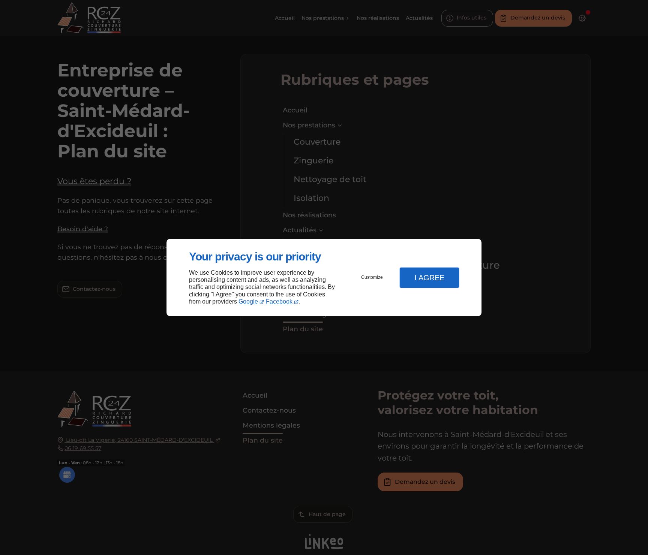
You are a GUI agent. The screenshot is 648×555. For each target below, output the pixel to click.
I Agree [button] (429, 278)
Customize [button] (372, 277)
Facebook (279, 301)
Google (248, 301)
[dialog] (324, 277)
